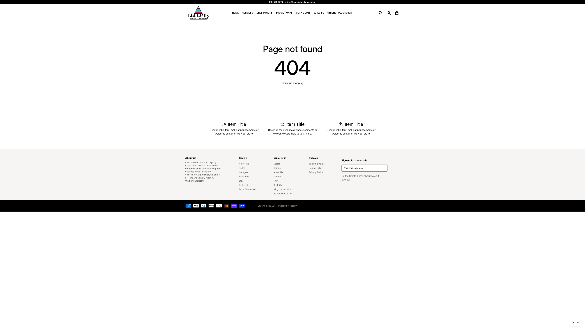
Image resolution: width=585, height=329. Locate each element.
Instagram (244, 172)
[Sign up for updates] (384, 168)
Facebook (244, 176)
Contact (277, 168)
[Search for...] (380, 12)
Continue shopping (292, 83)
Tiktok (242, 168)
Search (276, 163)
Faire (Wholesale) (247, 189)
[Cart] (397, 13)
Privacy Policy (316, 172)
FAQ (275, 180)
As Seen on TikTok (282, 193)
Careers (277, 176)
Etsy (241, 180)
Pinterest (243, 185)
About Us (278, 172)
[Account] (388, 13)
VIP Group (244, 163)
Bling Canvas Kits (282, 189)
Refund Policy (316, 168)
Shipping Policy (316, 163)
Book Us (277, 185)
